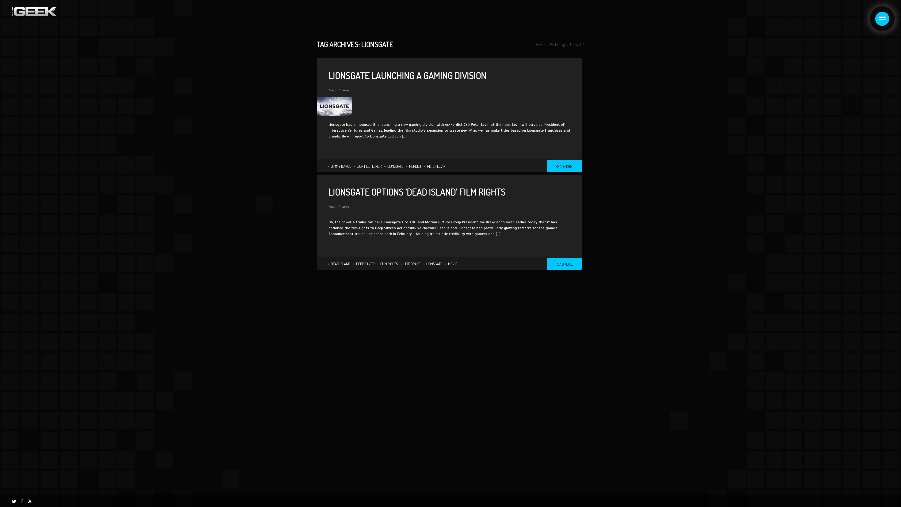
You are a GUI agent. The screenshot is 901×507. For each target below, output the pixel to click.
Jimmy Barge (341, 166)
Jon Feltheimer (369, 166)
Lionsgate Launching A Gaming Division (407, 75)
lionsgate (395, 166)
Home (540, 44)
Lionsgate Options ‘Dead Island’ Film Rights (417, 192)
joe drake (412, 264)
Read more (564, 166)
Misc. (331, 90)
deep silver (365, 264)
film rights (389, 264)
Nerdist (415, 166)
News (345, 90)
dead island (340, 264)
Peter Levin (436, 166)
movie (452, 264)
